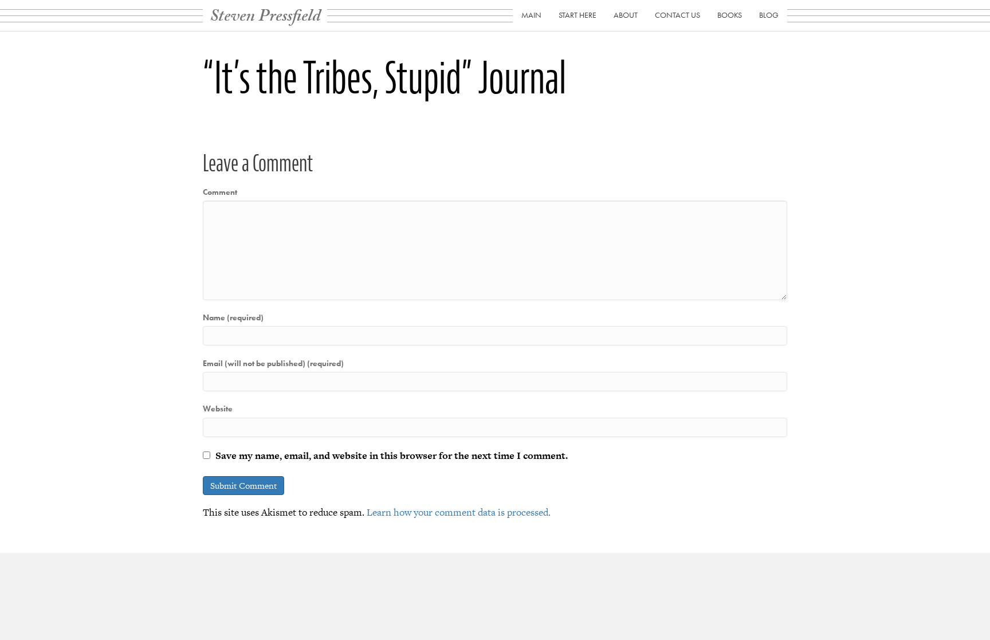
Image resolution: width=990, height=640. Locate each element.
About (626, 15)
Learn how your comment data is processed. (459, 512)
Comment (220, 192)
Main (531, 15)
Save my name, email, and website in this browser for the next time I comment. (391, 455)
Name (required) (233, 317)
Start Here (577, 15)
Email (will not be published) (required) (273, 363)
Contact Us (677, 15)
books (729, 15)
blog (769, 15)
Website (218, 408)
